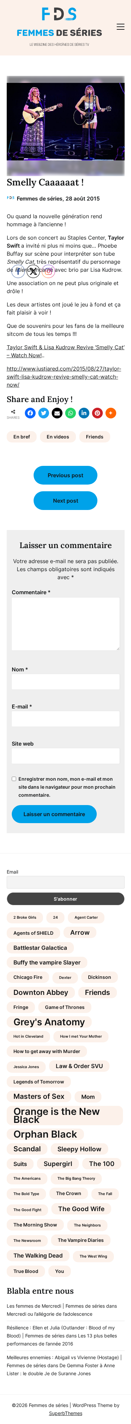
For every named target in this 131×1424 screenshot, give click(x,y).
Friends (94, 436)
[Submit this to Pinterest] (97, 413)
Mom (88, 1096)
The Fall (105, 1194)
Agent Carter (86, 917)
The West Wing (93, 1256)
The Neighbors (87, 1225)
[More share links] (110, 413)
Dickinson (99, 977)
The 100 (102, 1164)
